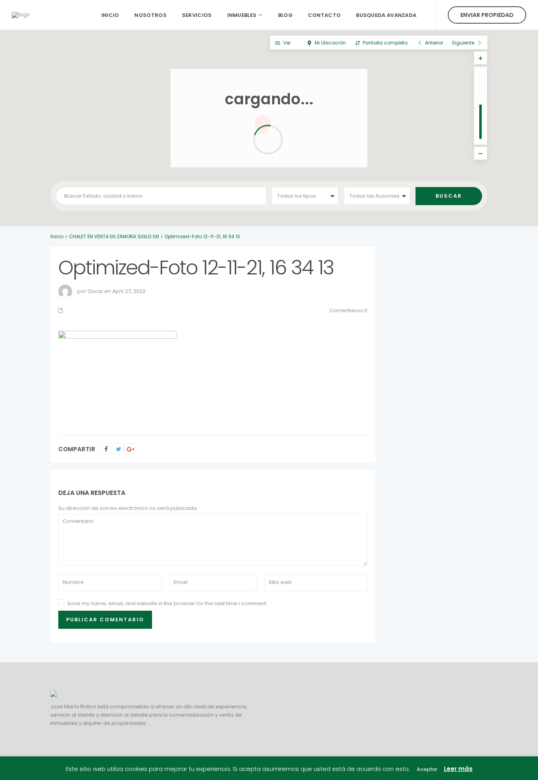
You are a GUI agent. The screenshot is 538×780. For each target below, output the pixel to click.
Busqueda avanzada (386, 15)
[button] (277, 222)
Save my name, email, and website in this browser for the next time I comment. (167, 603)
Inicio (110, 15)
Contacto (324, 15)
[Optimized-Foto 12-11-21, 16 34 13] (117, 374)
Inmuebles (242, 15)
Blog (285, 15)
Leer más (458, 769)
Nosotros (150, 15)
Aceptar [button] (427, 769)
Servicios (197, 15)
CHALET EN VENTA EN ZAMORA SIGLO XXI (114, 236)
